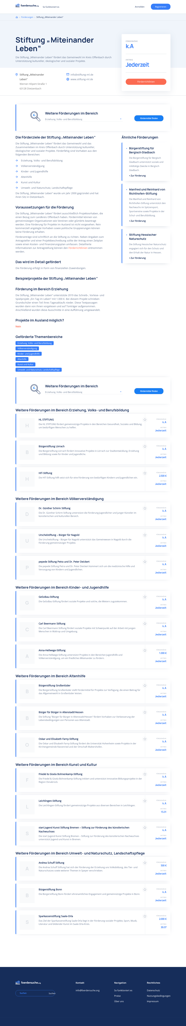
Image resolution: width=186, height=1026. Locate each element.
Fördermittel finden (149, 118)
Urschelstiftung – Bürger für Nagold (59, 535)
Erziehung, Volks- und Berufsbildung (35, 343)
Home (17, 17)
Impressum (153, 1001)
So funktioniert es (51, 6)
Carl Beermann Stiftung (52, 623)
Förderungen (27, 17)
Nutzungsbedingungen (158, 995)
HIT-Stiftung (45, 473)
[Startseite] (28, 6)
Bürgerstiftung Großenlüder (54, 685)
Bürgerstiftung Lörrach (52, 446)
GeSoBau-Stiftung (49, 596)
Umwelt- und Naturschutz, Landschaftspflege (39, 369)
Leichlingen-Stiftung (50, 800)
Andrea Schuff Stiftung (51, 862)
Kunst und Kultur (25, 364)
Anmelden (139, 6)
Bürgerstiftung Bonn (50, 889)
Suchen (51, 993)
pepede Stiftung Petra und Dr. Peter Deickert (64, 561)
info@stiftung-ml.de (82, 74)
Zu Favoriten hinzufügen (144, 419)
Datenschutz (153, 990)
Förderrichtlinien (146, 81)
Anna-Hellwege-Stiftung (52, 650)
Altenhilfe (22, 359)
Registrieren (160, 6)
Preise (117, 995)
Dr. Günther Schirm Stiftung (54, 508)
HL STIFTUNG (46, 419)
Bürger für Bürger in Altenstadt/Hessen (61, 712)
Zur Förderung (138, 175)
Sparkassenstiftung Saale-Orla (56, 916)
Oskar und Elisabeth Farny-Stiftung (58, 738)
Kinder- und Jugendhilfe (29, 353)
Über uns (119, 1001)
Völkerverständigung (27, 348)
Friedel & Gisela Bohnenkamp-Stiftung (60, 774)
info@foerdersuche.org (88, 990)
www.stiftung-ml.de (82, 79)
